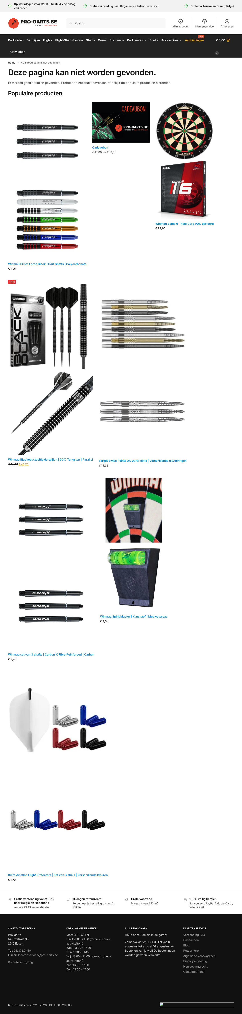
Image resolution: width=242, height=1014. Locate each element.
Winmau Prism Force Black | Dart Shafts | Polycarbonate (47, 264)
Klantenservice (204, 26)
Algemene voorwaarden (199, 956)
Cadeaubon (100, 147)
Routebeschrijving (20, 962)
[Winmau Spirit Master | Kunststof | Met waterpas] (133, 544)
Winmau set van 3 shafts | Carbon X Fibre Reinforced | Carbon (51, 654)
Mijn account (181, 26)
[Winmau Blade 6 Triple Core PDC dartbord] (184, 160)
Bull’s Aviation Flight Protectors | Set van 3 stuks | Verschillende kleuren (58, 875)
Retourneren (191, 950)
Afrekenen (227, 26)
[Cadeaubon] (121, 122)
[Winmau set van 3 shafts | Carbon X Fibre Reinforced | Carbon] (51, 563)
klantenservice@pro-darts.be (38, 955)
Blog (186, 945)
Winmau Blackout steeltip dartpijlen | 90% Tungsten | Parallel (50, 459)
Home (11, 62)
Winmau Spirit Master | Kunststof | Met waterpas (133, 616)
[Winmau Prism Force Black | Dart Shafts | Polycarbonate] (47, 180)
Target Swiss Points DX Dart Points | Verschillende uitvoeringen (143, 460)
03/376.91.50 (22, 950)
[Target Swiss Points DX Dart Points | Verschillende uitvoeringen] (143, 368)
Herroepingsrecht (195, 966)
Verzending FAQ (194, 935)
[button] (225, 46)
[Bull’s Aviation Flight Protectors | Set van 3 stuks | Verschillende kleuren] (58, 770)
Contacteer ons (193, 972)
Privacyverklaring (195, 961)
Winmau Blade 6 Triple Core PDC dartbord (184, 223)
